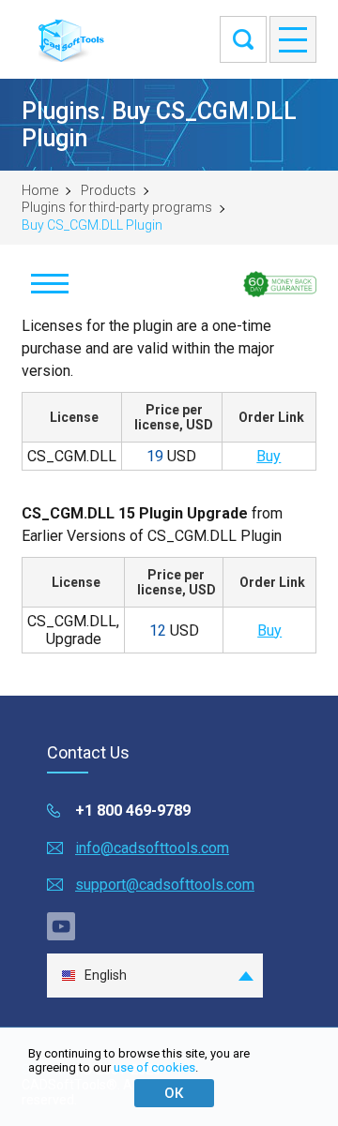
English (105, 975)
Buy (268, 456)
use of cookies (154, 1067)
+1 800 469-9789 (133, 810)
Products (108, 190)
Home (40, 190)
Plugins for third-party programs (117, 207)
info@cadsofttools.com (152, 848)
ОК (173, 1093)
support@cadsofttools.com (164, 884)
